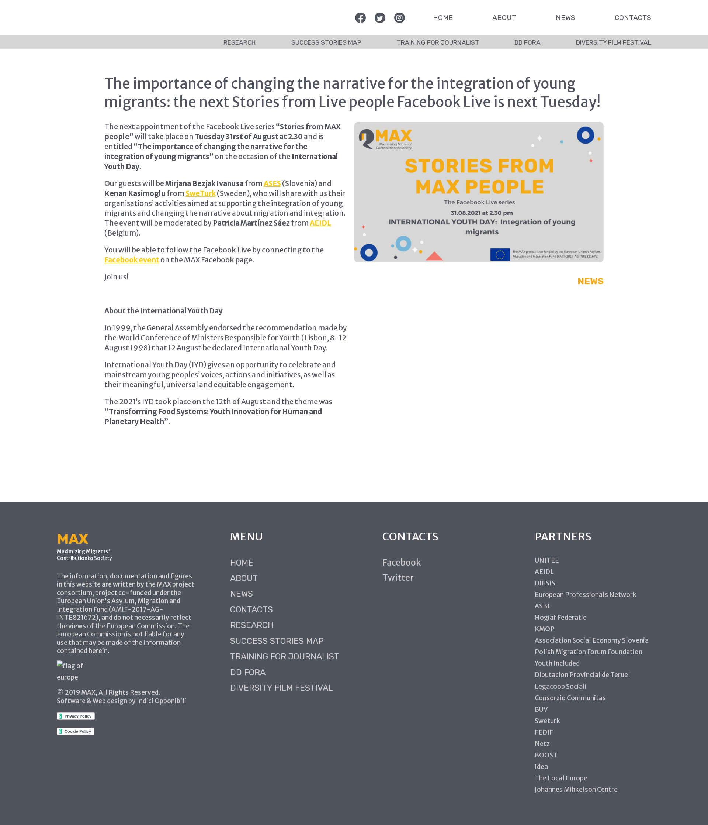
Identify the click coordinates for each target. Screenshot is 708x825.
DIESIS (545, 583)
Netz (542, 744)
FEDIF (544, 732)
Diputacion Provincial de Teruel (582, 675)
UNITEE (547, 560)
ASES (272, 183)
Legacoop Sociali (561, 687)
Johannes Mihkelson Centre (576, 790)
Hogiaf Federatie (561, 617)
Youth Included (557, 663)
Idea (541, 767)
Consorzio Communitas (570, 698)
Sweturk (547, 721)
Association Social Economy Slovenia (592, 640)
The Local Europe (561, 778)
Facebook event (131, 259)
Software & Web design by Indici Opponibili (121, 701)
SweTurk (200, 193)
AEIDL (320, 223)
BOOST (546, 755)
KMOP (545, 629)
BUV (541, 709)
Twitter (398, 577)
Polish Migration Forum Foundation (588, 652)
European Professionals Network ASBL (585, 600)
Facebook (401, 562)
